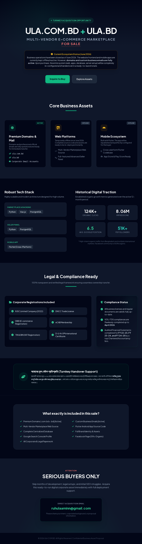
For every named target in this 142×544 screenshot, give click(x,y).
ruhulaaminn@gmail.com (71, 508)
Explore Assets (84, 79)
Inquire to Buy (57, 78)
